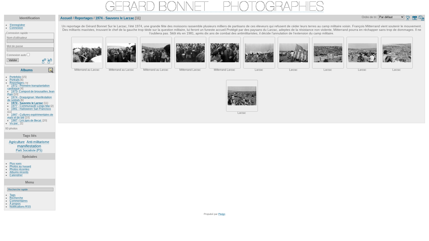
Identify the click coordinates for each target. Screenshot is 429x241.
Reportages (17, 82)
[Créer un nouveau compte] (43, 61)
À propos (15, 203)
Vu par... (14, 123)
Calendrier (16, 175)
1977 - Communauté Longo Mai (30, 105)
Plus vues (15, 163)
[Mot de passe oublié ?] (49, 61)
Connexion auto (17, 55)
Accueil (66, 18)
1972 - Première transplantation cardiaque (28, 87)
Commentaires (18, 200)
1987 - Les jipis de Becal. (26, 120)
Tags (12, 194)
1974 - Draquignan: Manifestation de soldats (29, 99)
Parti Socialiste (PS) (29, 150)
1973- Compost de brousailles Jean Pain (31, 93)
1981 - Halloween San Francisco (31, 108)
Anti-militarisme (38, 142)
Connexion (16, 27)
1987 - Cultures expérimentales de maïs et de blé (30, 116)
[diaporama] (408, 18)
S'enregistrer (17, 24)
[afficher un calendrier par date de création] (421, 18)
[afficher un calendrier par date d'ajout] (415, 18)
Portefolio (15, 76)
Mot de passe (15, 46)
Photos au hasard (20, 166)
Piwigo (221, 214)
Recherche (16, 197)
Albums (27, 70)
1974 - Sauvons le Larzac (27, 103)
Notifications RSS (20, 206)
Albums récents (19, 172)
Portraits (15, 79)
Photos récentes (19, 169)
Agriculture (17, 142)
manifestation (29, 146)
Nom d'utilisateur (17, 37)
